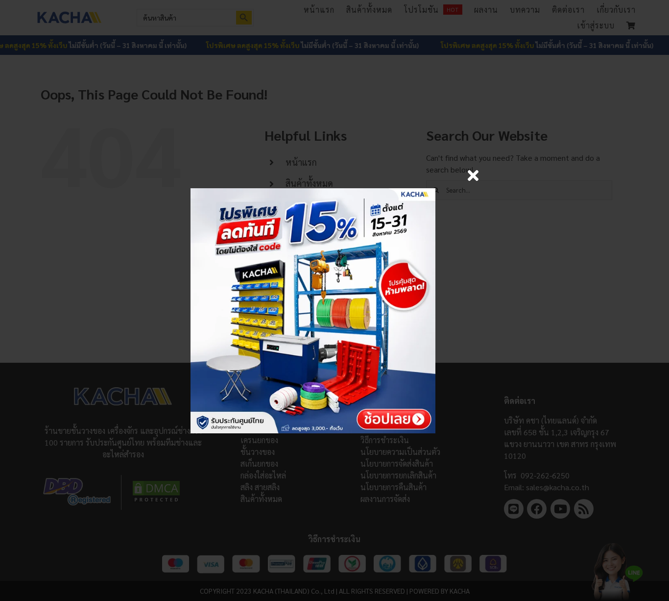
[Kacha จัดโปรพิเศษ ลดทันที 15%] (313, 192)
